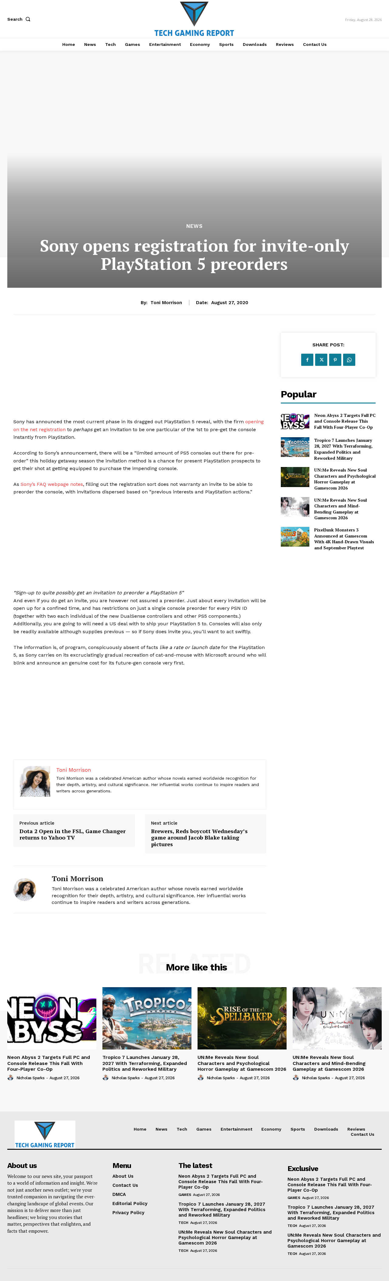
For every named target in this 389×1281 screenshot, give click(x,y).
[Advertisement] (139, 375)
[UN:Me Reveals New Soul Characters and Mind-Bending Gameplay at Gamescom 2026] (295, 507)
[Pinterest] (335, 360)
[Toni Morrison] (28, 889)
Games (184, 1195)
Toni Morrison (166, 302)
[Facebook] (307, 360)
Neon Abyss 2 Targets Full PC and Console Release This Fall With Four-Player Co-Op (345, 421)
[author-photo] (11, 1077)
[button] (20, 19)
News (194, 226)
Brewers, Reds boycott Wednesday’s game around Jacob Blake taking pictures (199, 838)
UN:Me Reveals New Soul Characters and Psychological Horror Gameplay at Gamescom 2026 (345, 479)
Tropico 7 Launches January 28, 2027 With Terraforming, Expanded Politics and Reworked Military (343, 449)
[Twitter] (321, 360)
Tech (183, 1223)
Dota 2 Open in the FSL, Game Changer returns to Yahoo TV (72, 834)
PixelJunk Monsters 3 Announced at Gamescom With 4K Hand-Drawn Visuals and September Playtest (344, 539)
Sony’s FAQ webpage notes (52, 484)
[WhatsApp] (349, 360)
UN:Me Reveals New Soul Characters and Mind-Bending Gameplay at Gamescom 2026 (340, 509)
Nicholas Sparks (30, 1078)
